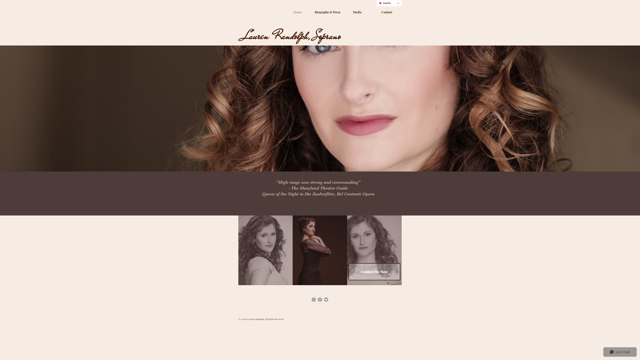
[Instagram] (314, 300)
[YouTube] (326, 300)
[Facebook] (320, 300)
